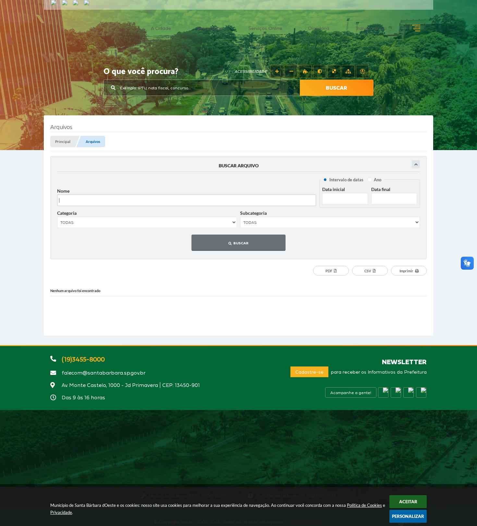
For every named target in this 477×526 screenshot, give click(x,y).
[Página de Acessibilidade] (362, 71)
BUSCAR (336, 88)
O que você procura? (141, 72)
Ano (377, 179)
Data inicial (333, 189)
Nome (63, 191)
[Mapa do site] (348, 71)
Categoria (67, 213)
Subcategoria (253, 213)
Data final (380, 189)
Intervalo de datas (346, 179)
